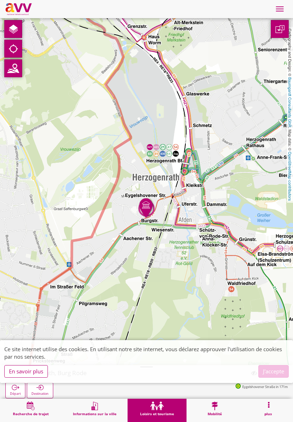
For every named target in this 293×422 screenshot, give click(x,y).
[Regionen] (13, 68)
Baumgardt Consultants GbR (290, 102)
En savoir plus (26, 371)
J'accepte (273, 371)
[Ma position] (13, 49)
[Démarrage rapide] (13, 29)
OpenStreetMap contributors (290, 176)
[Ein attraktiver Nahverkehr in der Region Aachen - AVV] (18, 9)
